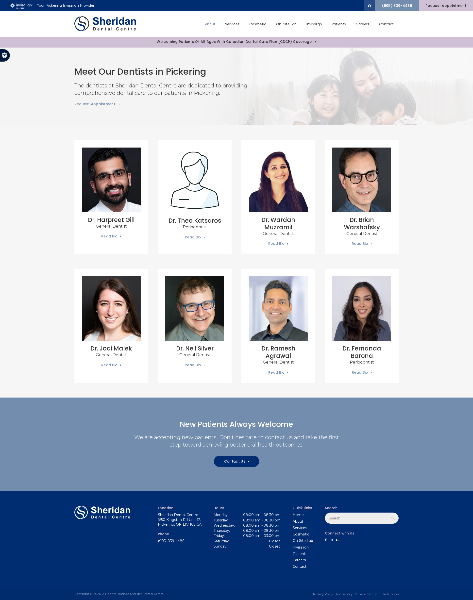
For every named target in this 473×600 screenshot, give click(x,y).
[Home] (105, 24)
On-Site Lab (286, 24)
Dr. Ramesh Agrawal (278, 352)
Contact (386, 24)
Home (298, 515)
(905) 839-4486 (397, 5)
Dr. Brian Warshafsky (362, 223)
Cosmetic (257, 24)
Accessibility (344, 594)
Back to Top (390, 594)
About (210, 24)
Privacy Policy (323, 594)
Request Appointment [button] (445, 5)
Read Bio (109, 236)
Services (232, 24)
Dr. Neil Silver (195, 348)
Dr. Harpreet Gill (111, 220)
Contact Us (234, 461)
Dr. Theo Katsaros (195, 221)
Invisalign (314, 24)
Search (360, 594)
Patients (339, 24)
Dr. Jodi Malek (111, 348)
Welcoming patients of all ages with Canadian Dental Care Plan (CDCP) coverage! (235, 41)
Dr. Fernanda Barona (361, 352)
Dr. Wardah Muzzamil (278, 223)
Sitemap (373, 594)
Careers (362, 24)
